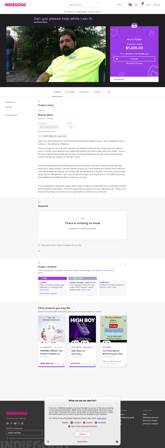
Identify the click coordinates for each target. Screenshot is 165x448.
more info (42, 118)
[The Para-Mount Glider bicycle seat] (113, 329)
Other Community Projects (48, 127)
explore (97, 312)
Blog (120, 420)
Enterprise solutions (151, 424)
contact (50, 118)
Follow (134, 59)
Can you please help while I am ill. (63, 18)
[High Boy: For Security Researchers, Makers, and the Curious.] (82, 329)
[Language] (130, 5)
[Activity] (142, 4)
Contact (121, 414)
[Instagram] (19, 423)
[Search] (68, 4)
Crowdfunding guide (126, 417)
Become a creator (150, 420)
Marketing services (150, 417)
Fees (145, 414)
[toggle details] (64, 366)
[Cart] (136, 4)
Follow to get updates (48, 293)
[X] (11, 423)
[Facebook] (7, 423)
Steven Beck (41, 22)
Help (97, 270)
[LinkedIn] (22, 423)
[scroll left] (121, 264)
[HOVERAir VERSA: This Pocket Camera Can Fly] (51, 329)
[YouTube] (15, 423)
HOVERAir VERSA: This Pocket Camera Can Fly (51, 353)
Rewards (8, 107)
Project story (10, 102)
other (71, 127)
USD (119, 5)
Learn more (44, 290)
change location (93, 12)
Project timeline (11, 115)
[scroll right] (125, 264)
